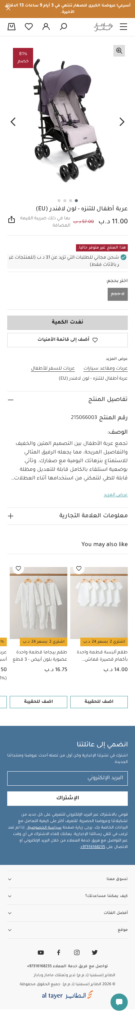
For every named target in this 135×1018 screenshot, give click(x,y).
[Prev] (122, 122)
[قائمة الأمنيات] (79, 568)
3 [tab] (64, 200)
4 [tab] (59, 200)
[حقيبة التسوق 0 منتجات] (11, 27)
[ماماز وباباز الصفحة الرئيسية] (103, 27)
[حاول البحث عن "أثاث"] (63, 27)
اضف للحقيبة (99, 702)
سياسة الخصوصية (44, 828)
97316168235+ (92, 847)
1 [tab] (76, 200)
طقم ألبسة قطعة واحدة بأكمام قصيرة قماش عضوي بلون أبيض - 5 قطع (100, 657)
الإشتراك (67, 799)
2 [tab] (70, 200)
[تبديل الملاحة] (123, 27)
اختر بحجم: (117, 281)
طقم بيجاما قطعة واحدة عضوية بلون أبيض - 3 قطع (40, 656)
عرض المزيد (116, 495)
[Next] (13, 122)
